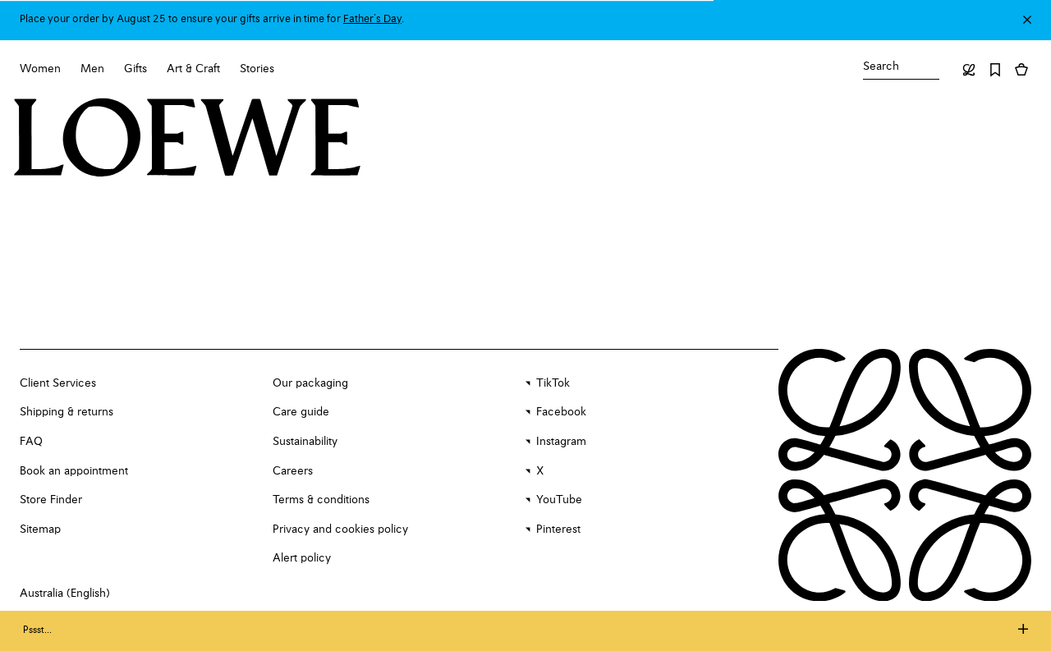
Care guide (301, 412)
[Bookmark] (995, 70)
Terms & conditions (321, 500)
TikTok (553, 383)
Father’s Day (372, 19)
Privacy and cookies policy (340, 529)
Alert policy (302, 558)
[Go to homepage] (187, 139)
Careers (293, 471)
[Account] (969, 70)
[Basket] (1021, 70)
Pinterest (558, 529)
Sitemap (40, 529)
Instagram (561, 441)
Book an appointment (74, 471)
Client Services (58, 383)
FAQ (31, 441)
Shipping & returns (66, 412)
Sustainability (305, 441)
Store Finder (51, 500)
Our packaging (310, 383)
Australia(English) (65, 593)
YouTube (559, 500)
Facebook (561, 412)
